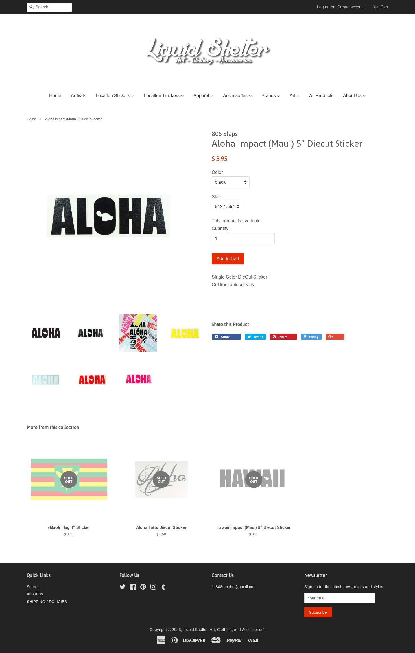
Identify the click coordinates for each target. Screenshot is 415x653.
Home (55, 95)
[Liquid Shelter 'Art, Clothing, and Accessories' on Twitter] (122, 587)
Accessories (236, 95)
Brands (269, 95)
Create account (351, 7)
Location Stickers (113, 95)
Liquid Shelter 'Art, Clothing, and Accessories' (223, 629)
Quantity (220, 228)
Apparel (201, 95)
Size (216, 196)
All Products (321, 95)
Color (217, 172)
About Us (353, 95)
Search (33, 586)
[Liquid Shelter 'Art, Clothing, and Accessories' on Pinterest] (143, 587)
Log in (322, 7)
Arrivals (78, 95)
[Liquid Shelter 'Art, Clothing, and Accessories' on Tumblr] (163, 587)
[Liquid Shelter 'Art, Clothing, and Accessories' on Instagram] (153, 587)
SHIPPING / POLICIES (47, 601)
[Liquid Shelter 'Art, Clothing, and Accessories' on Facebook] (133, 587)
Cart (384, 7)
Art (293, 95)
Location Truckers (162, 95)
